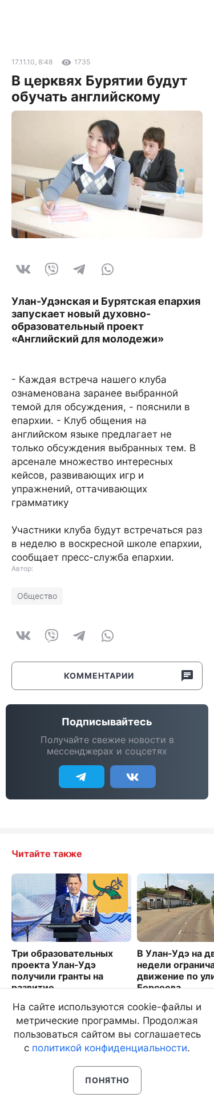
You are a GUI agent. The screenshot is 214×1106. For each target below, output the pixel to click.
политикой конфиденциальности (109, 1048)
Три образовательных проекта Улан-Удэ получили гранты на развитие (62, 970)
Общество (37, 596)
